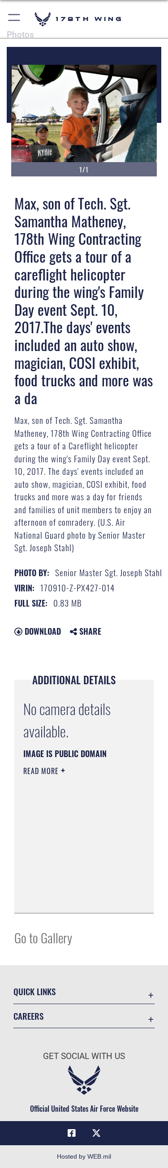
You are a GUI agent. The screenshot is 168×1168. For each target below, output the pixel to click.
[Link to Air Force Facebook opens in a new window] (71, 1133)
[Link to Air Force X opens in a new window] (96, 1133)
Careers (28, 1015)
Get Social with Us (84, 1056)
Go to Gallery (43, 937)
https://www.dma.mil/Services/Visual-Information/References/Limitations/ (77, 896)
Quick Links (34, 991)
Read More (42, 771)
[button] (14, 19)
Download (41, 631)
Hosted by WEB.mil (84, 1156)
